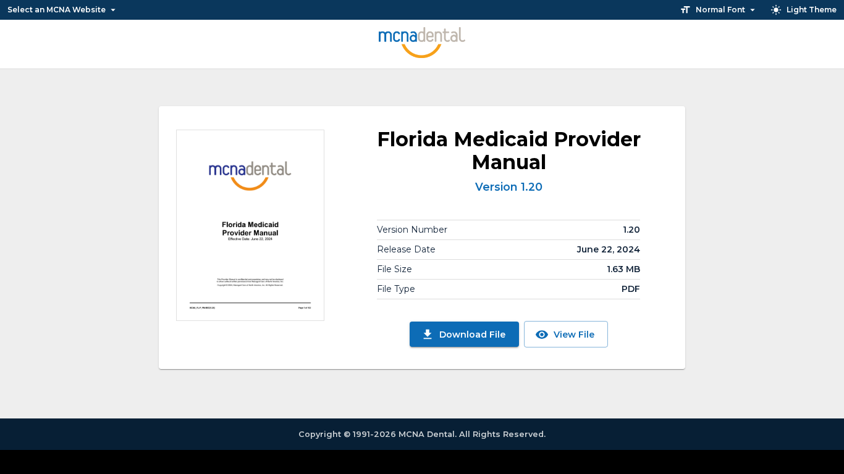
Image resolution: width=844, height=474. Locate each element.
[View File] (250, 225)
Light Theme (812, 9)
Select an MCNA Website (56, 9)
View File (574, 334)
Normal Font (720, 9)
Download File (472, 334)
